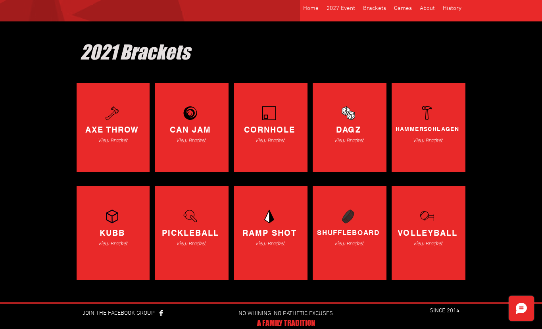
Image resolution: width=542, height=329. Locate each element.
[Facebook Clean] (161, 313)
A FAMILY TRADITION (286, 322)
